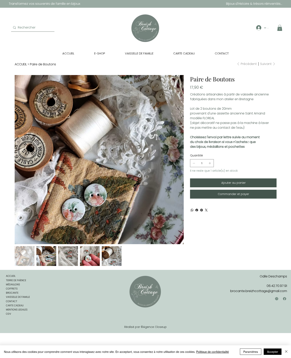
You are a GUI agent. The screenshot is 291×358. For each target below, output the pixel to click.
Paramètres (250, 352)
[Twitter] (206, 210)
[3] (277, 299)
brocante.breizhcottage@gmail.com (258, 291)
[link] (279, 28)
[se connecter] (258, 27)
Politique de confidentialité (212, 352)
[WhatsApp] (192, 210)
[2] (284, 299)
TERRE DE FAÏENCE (16, 280)
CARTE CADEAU (15, 305)
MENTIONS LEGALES (17, 309)
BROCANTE (12, 292)
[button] (99, 53)
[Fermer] (286, 351)
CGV (8, 313)
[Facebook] (197, 210)
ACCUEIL (10, 276)
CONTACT (11, 301)
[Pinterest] (202, 210)
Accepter (272, 352)
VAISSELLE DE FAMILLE (18, 297)
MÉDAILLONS (13, 284)
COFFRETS (12, 288)
